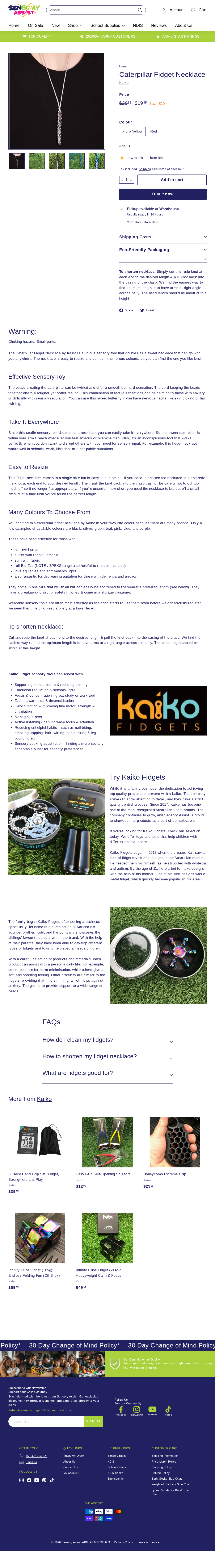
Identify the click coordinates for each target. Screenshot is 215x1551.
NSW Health (115, 1473)
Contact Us (70, 1467)
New (55, 25)
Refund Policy (161, 1473)
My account (71, 1473)
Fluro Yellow (132, 131)
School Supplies (105, 25)
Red (153, 131)
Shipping (145, 169)
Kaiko (123, 83)
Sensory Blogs (117, 1455)
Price (124, 94)
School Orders (117, 1467)
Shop (73, 25)
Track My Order (73, 1455)
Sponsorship (116, 1478)
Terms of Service (148, 1542)
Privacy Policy (123, 1542)
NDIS (138, 25)
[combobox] (96, 10)
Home (14, 25)
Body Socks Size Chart (167, 1478)
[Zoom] (57, 101)
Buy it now (163, 194)
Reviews (159, 25)
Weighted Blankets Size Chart (171, 1484)
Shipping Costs (135, 237)
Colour (125, 122)
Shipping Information (165, 1455)
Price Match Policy (164, 1461)
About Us (183, 25)
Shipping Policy (162, 1467)
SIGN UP (93, 1421)
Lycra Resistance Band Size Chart (170, 1492)
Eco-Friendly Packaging (144, 249)
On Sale (35, 25)
